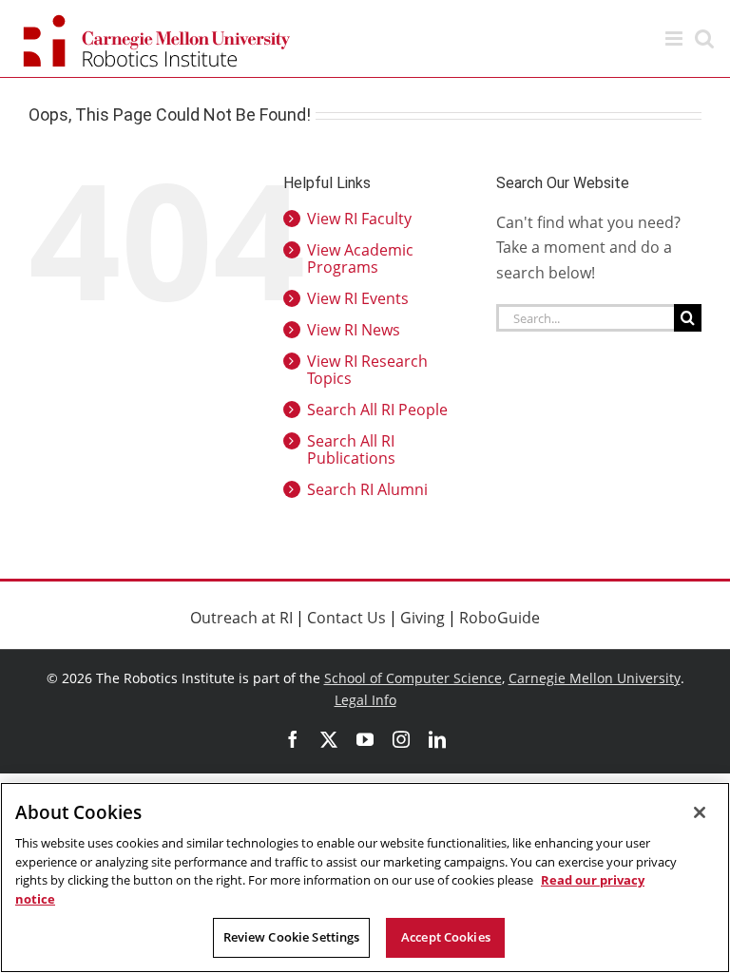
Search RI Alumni (367, 489)
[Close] (699, 812)
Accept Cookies (445, 936)
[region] (365, 877)
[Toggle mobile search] (704, 38)
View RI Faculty (359, 218)
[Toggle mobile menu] (675, 38)
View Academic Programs (360, 258)
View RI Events (358, 298)
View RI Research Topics (367, 370)
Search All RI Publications (351, 449)
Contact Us (346, 617)
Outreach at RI (241, 617)
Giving (422, 617)
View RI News (353, 329)
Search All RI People (377, 409)
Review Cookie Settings (291, 936)
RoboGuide (499, 617)
